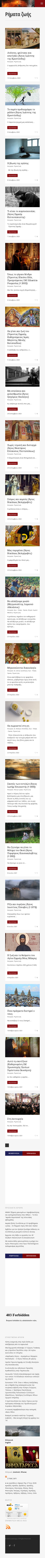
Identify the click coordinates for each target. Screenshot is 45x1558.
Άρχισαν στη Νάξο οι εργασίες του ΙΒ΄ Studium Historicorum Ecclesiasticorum (19, 1236)
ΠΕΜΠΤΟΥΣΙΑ (14, 1153)
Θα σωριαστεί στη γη (18, 725)
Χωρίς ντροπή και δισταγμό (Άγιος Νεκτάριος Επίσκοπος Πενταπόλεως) (21, 448)
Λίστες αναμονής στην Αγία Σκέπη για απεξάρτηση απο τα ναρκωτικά (19, 1343)
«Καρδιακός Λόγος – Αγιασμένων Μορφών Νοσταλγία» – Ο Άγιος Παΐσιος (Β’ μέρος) (21, 1357)
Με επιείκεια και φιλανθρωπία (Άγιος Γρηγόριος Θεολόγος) (18, 393)
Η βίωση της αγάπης (18, 163)
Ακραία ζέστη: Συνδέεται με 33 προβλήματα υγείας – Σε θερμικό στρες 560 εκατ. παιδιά (21, 1224)
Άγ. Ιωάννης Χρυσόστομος (21, 671)
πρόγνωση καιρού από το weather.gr (16, 1518)
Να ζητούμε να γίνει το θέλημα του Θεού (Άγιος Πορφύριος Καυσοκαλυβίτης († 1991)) (22, 852)
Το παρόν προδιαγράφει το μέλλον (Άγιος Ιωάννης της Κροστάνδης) (21, 112)
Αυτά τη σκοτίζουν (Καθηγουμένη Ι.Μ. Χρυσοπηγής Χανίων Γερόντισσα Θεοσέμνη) (19, 1066)
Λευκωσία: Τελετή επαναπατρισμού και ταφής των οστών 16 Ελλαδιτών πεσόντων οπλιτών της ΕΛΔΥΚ (22, 1376)
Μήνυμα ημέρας (18, 789)
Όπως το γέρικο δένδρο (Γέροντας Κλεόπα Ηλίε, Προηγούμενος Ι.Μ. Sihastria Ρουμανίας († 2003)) (22, 279)
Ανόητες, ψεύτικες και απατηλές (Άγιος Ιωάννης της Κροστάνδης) (20, 55)
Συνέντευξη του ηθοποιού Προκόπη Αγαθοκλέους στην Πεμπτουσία (19, 1369)
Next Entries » (7, 1145)
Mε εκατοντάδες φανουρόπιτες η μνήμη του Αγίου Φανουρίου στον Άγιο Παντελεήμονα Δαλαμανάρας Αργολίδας (21, 1243)
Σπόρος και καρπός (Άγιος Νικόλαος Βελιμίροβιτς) (20, 501)
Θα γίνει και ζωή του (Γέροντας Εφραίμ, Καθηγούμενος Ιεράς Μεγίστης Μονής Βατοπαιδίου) (18, 337)
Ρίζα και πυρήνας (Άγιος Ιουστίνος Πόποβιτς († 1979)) (22, 906)
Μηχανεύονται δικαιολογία (21, 667)
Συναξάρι (12, 1479)
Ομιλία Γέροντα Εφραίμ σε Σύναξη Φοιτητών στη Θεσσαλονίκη (22, 1363)
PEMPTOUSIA (14, 1256)
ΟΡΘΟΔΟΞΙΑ (31, 1153)
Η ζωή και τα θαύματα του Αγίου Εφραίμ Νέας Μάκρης (22, 957)
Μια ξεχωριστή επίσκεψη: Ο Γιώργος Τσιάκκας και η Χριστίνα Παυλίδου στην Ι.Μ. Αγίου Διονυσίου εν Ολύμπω (22, 1350)
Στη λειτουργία (15, 1118)
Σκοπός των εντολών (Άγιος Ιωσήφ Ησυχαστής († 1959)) (22, 785)
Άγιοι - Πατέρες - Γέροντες (20, 610)
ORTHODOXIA (31, 1256)
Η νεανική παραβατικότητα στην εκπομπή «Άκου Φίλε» (20, 1410)
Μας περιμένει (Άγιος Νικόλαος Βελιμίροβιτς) (19, 552)
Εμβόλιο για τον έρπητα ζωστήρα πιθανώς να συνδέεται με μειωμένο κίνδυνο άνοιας (22, 1230)
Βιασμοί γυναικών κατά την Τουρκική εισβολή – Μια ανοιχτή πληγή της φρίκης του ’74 (22, 1418)
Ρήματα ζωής (17, 61)
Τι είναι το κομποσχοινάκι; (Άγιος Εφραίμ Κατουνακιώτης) (21, 214)
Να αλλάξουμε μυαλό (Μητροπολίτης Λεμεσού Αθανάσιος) (20, 604)
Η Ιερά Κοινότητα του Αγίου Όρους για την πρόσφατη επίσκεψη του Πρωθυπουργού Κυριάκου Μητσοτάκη (21, 1403)
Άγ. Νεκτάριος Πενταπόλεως (21, 729)
